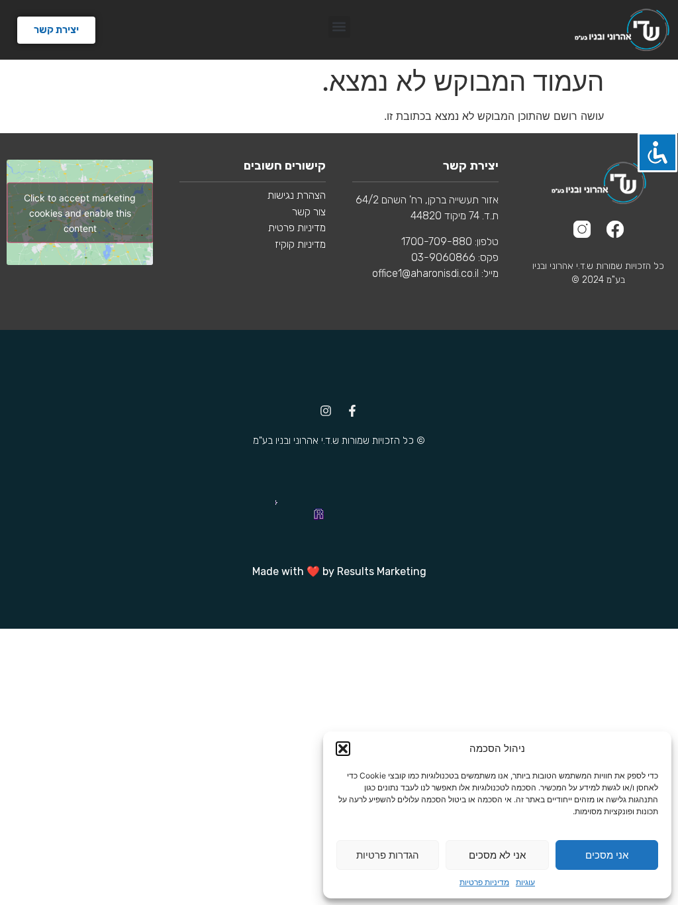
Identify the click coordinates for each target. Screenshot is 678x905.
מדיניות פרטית (296, 227)
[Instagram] (326, 411)
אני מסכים (606, 855)
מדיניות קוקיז (300, 244)
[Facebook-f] (352, 411)
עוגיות (525, 882)
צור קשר (309, 211)
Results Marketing (381, 571)
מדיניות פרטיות (484, 882)
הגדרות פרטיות (387, 855)
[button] (343, 748)
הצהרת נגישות (296, 195)
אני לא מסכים (497, 855)
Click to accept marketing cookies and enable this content (80, 212)
